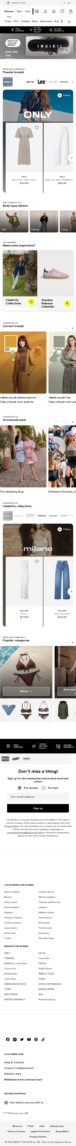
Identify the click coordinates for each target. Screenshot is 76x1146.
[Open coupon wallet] (37, 11)
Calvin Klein (10, 978)
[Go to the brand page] (38, 46)
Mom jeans (44, 922)
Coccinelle (44, 958)
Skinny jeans (10, 902)
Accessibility (62, 1131)
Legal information (40, 1131)
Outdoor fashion (13, 917)
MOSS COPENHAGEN (50, 983)
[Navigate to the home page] (23, 1026)
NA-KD (42, 953)
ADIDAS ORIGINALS (14, 999)
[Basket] (71, 11)
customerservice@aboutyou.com (25, 832)
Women (9, 11)
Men (19, 11)
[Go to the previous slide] (61, 50)
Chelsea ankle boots (49, 902)
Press (31, 1126)
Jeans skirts (10, 927)
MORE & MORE (46, 989)
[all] (38, 82)
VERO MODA (11, 994)
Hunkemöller (10, 973)
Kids (27, 11)
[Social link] (8, 1039)
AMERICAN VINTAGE (15, 983)
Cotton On (10, 968)
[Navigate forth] (62, 21)
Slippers (8, 912)
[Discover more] (38, 106)
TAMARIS (9, 958)
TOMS (7, 989)
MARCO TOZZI (46, 973)
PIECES (42, 963)
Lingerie (43, 907)
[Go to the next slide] (67, 50)
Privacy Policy (11, 826)
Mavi (41, 994)
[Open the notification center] (54, 11)
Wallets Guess (46, 912)
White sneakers (47, 896)
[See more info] (13, 94)
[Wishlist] (62, 11)
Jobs (41, 1126)
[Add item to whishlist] (37, 126)
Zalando (59, 1142)
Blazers (8, 896)
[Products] (26, 710)
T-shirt (7, 938)
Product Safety (38, 1137)
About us (17, 1126)
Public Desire (45, 968)
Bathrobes (10, 933)
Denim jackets (11, 907)
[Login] (45, 11)
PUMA (42, 978)
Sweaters (44, 933)
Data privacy (57, 1126)
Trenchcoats (45, 927)
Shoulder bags (46, 938)
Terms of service (16, 1131)
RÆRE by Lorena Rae (15, 963)
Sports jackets (12, 891)
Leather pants (46, 891)
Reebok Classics (47, 999)
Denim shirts (45, 917)
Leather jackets (12, 922)
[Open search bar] (68, 21)
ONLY (7, 953)
